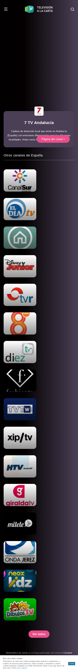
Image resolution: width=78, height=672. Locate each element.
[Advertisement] (39, 59)
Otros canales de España (23, 155)
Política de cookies (19, 668)
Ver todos (39, 634)
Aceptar (71, 663)
